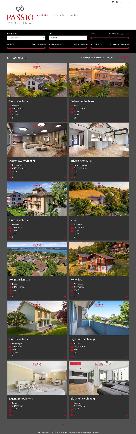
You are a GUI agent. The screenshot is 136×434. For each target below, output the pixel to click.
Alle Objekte (42, 15)
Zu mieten (74, 15)
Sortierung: (85, 58)
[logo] (20, 14)
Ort (50, 33)
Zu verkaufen (58, 15)
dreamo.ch (96, 432)
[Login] (117, 2)
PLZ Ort (54, 38)
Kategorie (11, 33)
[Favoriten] (113, 2)
